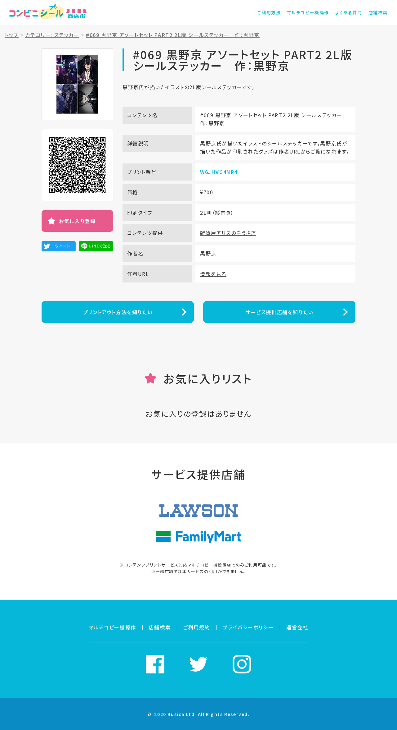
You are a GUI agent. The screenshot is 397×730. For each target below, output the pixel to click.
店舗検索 (378, 12)
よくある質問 (348, 12)
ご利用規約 (196, 627)
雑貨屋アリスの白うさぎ (228, 232)
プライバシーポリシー (248, 627)
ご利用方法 (269, 12)
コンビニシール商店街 (48, 12)
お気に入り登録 (77, 221)
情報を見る (213, 274)
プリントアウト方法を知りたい (117, 312)
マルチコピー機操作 (308, 12)
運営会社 (297, 627)
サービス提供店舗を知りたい (279, 312)
